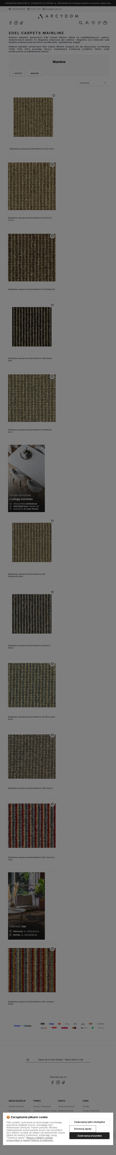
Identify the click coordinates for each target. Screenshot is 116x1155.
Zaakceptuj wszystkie (89, 1135)
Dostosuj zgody (82, 1128)
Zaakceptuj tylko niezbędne (89, 1122)
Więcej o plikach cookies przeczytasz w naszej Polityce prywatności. (30, 1139)
